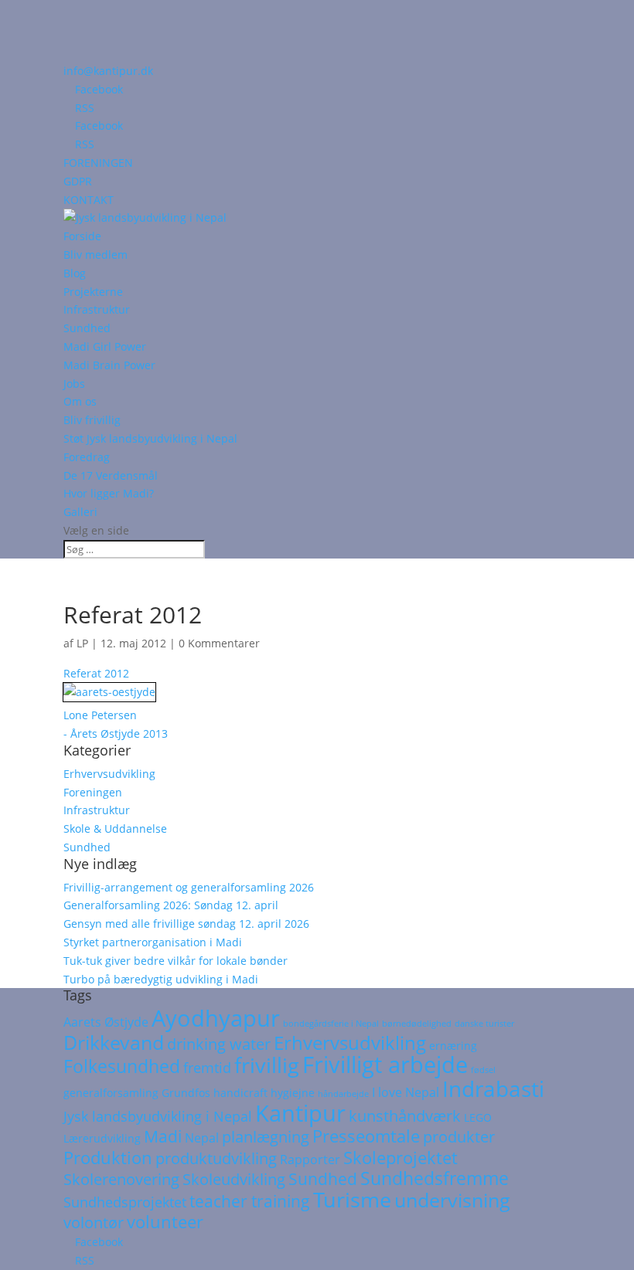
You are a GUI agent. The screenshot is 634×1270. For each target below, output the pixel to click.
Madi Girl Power (104, 346)
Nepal (202, 1137)
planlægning (265, 1136)
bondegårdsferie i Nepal (331, 1023)
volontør (93, 1222)
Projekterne (93, 291)
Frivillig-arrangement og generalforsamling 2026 (188, 887)
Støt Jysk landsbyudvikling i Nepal (150, 438)
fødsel (483, 1070)
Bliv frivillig (92, 420)
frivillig (266, 1065)
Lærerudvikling (102, 1139)
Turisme (352, 1199)
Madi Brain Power (109, 365)
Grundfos (186, 1093)
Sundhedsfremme (434, 1178)
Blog (74, 273)
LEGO (478, 1118)
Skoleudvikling (233, 1179)
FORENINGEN (98, 162)
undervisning (452, 1200)
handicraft (240, 1093)
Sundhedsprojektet (124, 1202)
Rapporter (310, 1159)
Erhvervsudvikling (109, 773)
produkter (459, 1136)
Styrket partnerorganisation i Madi (152, 942)
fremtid (207, 1067)
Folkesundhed (121, 1066)
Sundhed (87, 328)
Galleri (80, 511)
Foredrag (86, 457)
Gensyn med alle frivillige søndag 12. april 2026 (186, 923)
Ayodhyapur (216, 1018)
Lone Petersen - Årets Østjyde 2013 (115, 724)
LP (82, 643)
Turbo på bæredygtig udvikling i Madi (160, 979)
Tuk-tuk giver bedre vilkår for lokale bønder (175, 960)
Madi (163, 1136)
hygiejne (293, 1093)
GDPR (77, 181)
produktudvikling (216, 1158)
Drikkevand (113, 1042)
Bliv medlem (95, 254)
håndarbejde (343, 1093)
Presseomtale (366, 1136)
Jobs (74, 383)
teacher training (249, 1201)
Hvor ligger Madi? (108, 493)
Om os (80, 401)
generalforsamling (110, 1093)
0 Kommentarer (219, 643)
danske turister (484, 1023)
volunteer (165, 1222)
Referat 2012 (96, 673)
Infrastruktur (96, 309)
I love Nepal (405, 1092)
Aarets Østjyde (105, 1022)
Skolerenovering (121, 1179)
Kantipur (300, 1113)
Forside (82, 236)
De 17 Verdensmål (110, 475)
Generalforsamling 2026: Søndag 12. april (170, 905)
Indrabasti (493, 1088)
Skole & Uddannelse (115, 828)
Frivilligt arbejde (385, 1064)
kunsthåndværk (405, 1115)
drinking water (219, 1044)
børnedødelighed (417, 1023)
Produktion (107, 1157)
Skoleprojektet (400, 1157)
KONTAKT (88, 199)
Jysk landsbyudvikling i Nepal (157, 1116)
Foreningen (92, 792)
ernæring (453, 1046)
